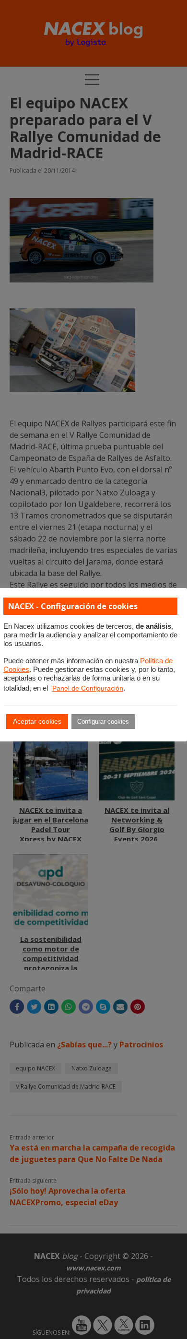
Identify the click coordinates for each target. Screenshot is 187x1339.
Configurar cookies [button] (103, 721)
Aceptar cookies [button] (37, 721)
